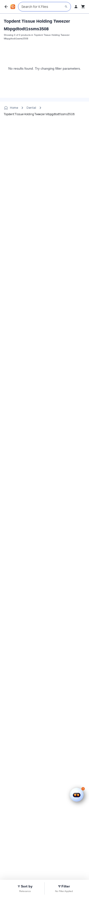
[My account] (76, 7)
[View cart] (83, 7)
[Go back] (6, 6)
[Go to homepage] (12, 6)
